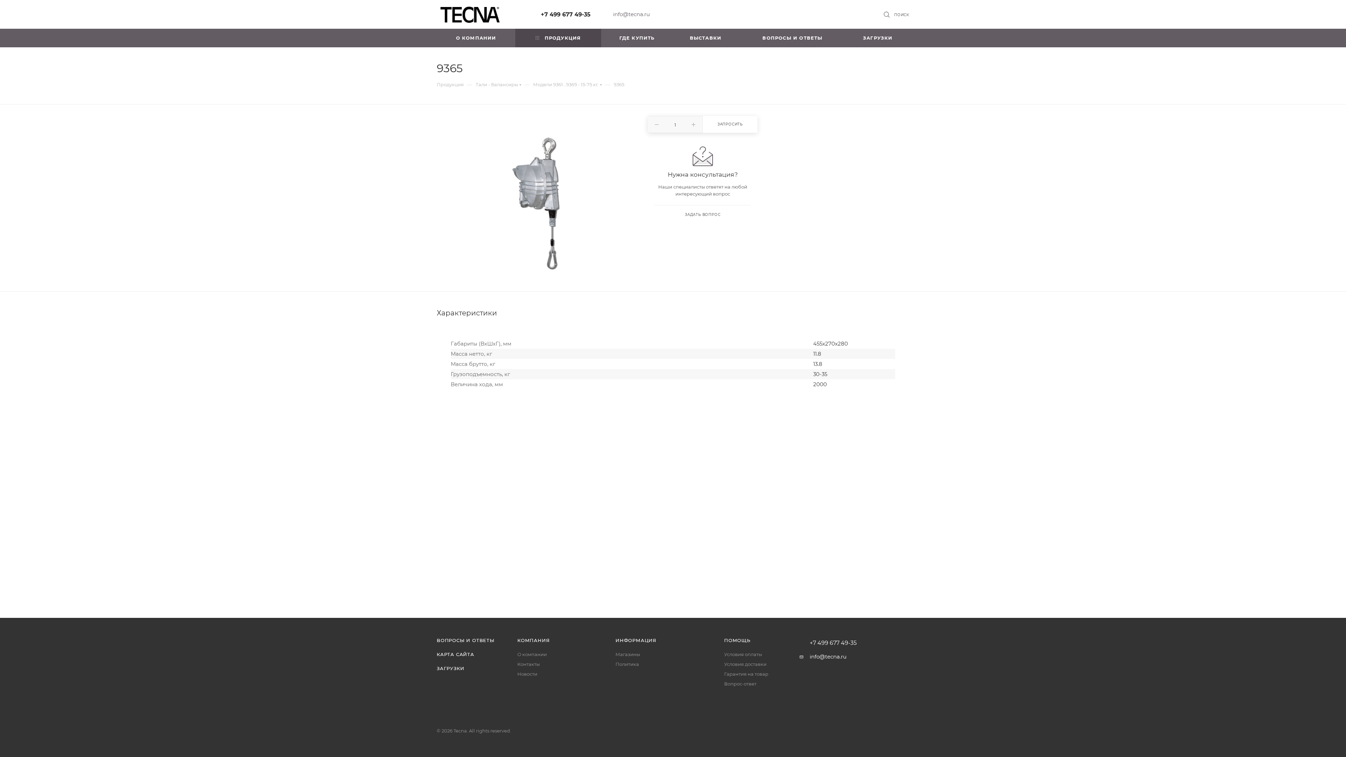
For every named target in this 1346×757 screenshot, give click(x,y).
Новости (527, 674)
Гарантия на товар (746, 674)
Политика (627, 664)
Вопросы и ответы (466, 640)
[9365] (536, 204)
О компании (532, 654)
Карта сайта (455, 654)
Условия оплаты (743, 654)
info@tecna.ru (631, 14)
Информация (636, 640)
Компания (533, 640)
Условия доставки (745, 664)
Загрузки (450, 668)
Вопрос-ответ (740, 684)
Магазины (628, 654)
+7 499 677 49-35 (566, 14)
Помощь (737, 640)
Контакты (528, 664)
